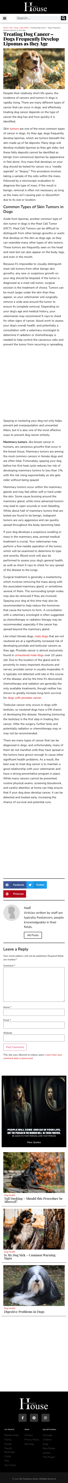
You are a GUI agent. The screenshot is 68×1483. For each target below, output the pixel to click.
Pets (11, 28)
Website (7, 1033)
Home (5, 28)
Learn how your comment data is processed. (32, 1056)
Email (7, 1020)
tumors (14, 129)
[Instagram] (45, 1418)
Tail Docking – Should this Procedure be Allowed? (33, 1200)
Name (7, 1007)
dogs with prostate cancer (24, 698)
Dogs (16, 28)
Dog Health (24, 28)
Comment (9, 965)
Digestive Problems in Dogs (24, 1311)
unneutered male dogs (29, 655)
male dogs (41, 636)
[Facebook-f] (22, 1418)
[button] (4, 18)
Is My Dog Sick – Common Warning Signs (29, 1256)
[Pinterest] (34, 1418)
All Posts (33, 935)
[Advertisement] (34, 383)
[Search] (63, 18)
